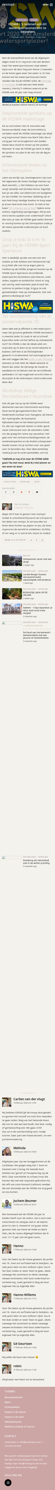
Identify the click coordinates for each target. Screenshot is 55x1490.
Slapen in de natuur (33, 625)
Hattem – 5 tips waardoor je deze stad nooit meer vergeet (37, 610)
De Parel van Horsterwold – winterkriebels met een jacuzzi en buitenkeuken (37, 635)
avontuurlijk (10, 481)
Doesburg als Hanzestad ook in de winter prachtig (36, 861)
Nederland (22, 20)
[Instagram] (8, 1482)
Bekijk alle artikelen (15, 540)
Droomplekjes (29, 571)
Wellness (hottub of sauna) (37, 629)
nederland (25, 481)
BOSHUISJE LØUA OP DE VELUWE (35, 593)
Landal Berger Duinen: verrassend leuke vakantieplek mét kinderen (37, 577)
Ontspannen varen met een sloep (37, 560)
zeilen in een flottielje (40, 359)
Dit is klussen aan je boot (22, 208)
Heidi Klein (30, 37)
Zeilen (37, 481)
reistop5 (8, 4)
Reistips (34, 20)
